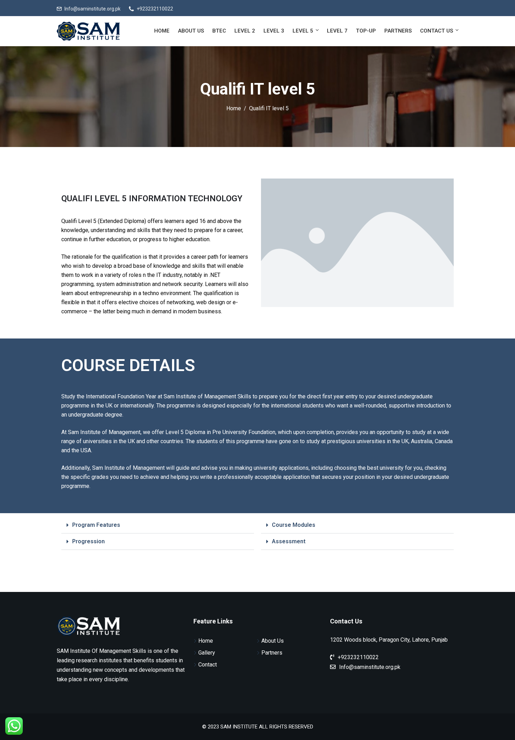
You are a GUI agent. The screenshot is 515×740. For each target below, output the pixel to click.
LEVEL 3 (273, 31)
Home (162, 31)
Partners (398, 31)
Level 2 (244, 31)
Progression (88, 541)
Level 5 (303, 31)
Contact (207, 664)
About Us (191, 31)
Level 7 (337, 31)
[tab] (157, 525)
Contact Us (436, 31)
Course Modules (293, 525)
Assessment (288, 541)
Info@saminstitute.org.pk (92, 9)
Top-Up (366, 31)
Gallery (206, 652)
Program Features (96, 525)
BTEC (219, 31)
